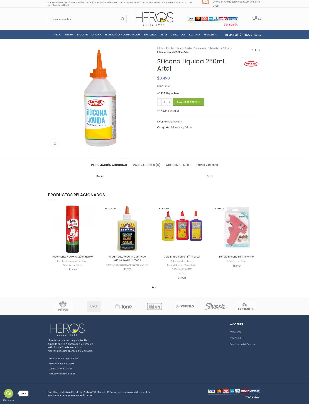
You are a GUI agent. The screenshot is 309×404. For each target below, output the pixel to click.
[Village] (63, 306)
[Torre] (124, 306)
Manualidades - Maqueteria (192, 48)
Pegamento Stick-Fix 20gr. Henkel (72, 256)
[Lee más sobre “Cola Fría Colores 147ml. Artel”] (203, 218)
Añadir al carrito (188, 102)
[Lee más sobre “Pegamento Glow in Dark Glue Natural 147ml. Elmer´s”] (149, 218)
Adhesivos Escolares (76, 261)
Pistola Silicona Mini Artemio (236, 256)
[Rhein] (246, 306)
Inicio (160, 48)
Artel (181, 273)
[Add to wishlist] (94, 210)
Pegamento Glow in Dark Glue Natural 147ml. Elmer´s (127, 258)
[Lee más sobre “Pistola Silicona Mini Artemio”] (258, 218)
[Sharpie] (215, 306)
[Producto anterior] (252, 50)
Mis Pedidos (237, 338)
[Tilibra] (154, 306)
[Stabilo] (185, 306)
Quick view (94, 226)
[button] (94, 218)
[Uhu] (94, 306)
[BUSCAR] (123, 19)
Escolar (170, 48)
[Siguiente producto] (259, 50)
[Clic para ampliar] (55, 143)
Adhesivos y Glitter (220, 48)
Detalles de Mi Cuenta (242, 344)
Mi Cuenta (236, 331)
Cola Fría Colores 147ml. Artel (182, 256)
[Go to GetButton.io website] (8, 400)
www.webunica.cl (137, 392)
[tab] (109, 163)
